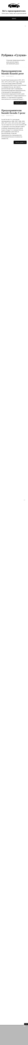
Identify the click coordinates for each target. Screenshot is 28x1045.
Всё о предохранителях (14, 11)
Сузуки (3, 76)
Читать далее (19, 103)
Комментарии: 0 (10, 76)
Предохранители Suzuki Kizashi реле (12, 72)
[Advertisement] (14, 39)
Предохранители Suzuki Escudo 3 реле (13, 111)
